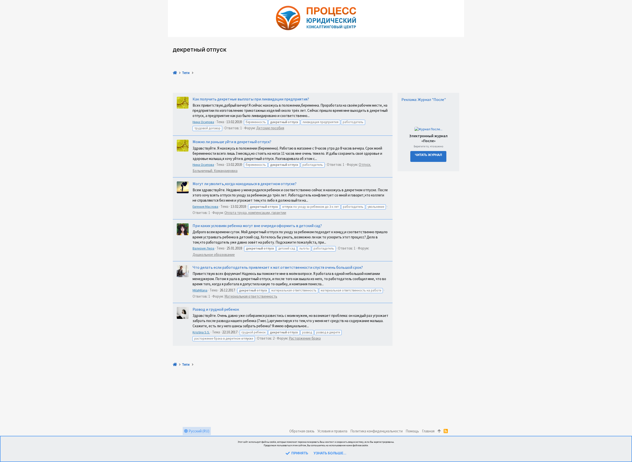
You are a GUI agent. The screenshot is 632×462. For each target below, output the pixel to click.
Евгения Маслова (205, 206)
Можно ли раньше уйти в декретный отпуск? (232, 141)
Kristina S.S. (201, 332)
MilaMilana (200, 290)
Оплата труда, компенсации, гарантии (255, 212)
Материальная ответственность (250, 296)
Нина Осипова (203, 122)
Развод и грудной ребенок (216, 309)
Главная (428, 431)
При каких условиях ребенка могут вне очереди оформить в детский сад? (257, 225)
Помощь (412, 431)
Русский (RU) (198, 431)
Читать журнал (428, 155)
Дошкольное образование (214, 254)
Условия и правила (332, 431)
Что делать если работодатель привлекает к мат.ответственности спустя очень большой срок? (278, 267)
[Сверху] (439, 431)
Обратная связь (302, 431)
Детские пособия (270, 128)
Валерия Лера (203, 248)
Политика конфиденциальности (376, 431)
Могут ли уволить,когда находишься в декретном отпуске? (244, 183)
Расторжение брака (305, 338)
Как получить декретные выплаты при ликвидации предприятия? (251, 98)
